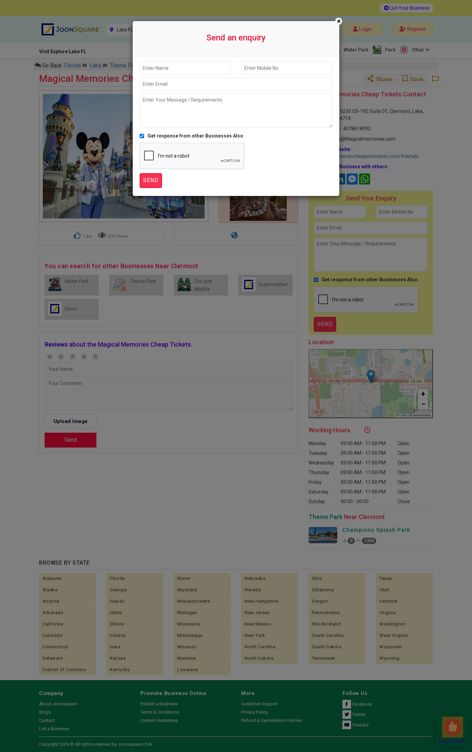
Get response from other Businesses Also (195, 136)
